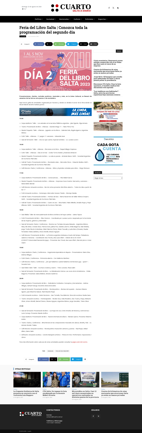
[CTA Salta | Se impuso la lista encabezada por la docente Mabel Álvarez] (56, 379)
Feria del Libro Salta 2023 (62, 351)
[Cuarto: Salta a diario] (71, 8)
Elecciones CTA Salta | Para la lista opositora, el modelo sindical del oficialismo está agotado (107, 85)
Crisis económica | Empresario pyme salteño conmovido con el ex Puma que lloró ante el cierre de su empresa (108, 63)
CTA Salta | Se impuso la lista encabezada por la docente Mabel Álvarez (55, 393)
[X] (113, 8)
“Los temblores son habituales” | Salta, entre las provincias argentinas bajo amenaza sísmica (107, 93)
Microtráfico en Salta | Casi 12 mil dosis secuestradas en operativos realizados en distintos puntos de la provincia (85, 394)
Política (44, 389)
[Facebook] (109, 8)
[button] (118, 8)
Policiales (74, 389)
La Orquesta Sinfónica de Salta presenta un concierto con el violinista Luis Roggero (26, 393)
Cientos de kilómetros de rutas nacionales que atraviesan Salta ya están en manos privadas (108, 71)
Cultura (22, 36)
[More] (85, 359)
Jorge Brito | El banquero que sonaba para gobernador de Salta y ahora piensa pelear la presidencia (108, 78)
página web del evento (79, 342)
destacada (50, 351)
